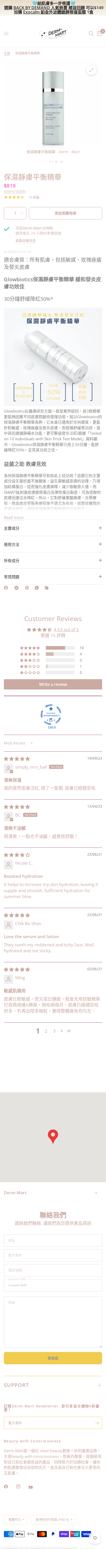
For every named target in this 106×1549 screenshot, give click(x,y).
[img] (17, 759)
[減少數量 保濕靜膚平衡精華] (8, 213)
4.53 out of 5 (66, 629)
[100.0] (51, 714)
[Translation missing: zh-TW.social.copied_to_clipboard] (48, 588)
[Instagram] (22, 1486)
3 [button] (54, 1031)
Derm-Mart (15, 1193)
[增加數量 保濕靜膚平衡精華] (22, 213)
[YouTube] (34, 1487)
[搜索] (91, 33)
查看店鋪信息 (25, 240)
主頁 (7, 53)
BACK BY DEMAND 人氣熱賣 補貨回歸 (49, 8)
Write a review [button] (53, 684)
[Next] (61, 161)
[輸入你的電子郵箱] (97, 1423)
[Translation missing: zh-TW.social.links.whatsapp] (38, 588)
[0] (98, 33)
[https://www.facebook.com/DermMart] (7, 588)
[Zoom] (91, 70)
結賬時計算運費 (14, 192)
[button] (30, 648)
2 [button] (46, 1031)
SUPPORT (16, 1385)
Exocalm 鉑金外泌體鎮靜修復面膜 (54, 12)
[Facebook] (9, 1486)
